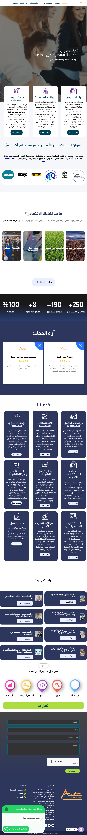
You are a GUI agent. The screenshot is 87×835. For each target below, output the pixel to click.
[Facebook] (52, 825)
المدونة (57, 3)
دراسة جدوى (48, 3)
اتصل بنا (15, 3)
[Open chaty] (81, 829)
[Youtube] (45, 825)
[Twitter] (49, 825)
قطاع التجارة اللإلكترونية (33, 249)
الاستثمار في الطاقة (75, 248)
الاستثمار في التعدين (54, 248)
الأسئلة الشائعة (34, 3)
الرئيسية (64, 3)
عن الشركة (23, 3)
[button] (45, 389)
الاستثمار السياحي (11, 248)
